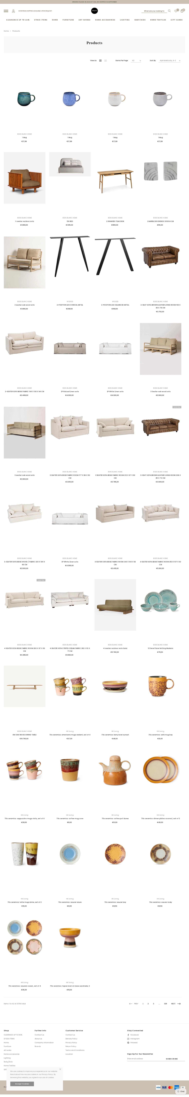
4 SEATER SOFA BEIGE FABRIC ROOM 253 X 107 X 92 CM (160, 563)
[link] (24, 99)
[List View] (106, 61)
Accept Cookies (22, 1084)
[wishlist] (176, 10)
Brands (38, 1046)
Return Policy (71, 1046)
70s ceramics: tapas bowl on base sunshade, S (70, 986)
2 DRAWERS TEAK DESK (115, 221)
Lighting (7, 1058)
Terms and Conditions (75, 1050)
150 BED (70, 221)
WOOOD (70, 301)
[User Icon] (13, 11)
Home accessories (12, 1054)
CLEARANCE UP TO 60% (13, 1035)
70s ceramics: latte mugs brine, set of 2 (25, 902)
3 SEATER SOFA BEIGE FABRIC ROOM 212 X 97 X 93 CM (115, 476)
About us (38, 1039)
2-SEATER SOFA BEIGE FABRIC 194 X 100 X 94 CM (24, 391)
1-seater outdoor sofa (24, 221)
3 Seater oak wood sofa (160, 391)
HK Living (70, 731)
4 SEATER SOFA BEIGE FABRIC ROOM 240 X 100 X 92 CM (115, 563)
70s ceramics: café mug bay (160, 735)
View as (93, 60)
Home (6, 31)
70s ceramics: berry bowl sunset (115, 735)
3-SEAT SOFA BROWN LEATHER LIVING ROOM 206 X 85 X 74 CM (160, 476)
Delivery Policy (71, 1039)
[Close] (60, 1069)
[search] (169, 11)
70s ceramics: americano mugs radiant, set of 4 (70, 735)
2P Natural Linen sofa (70, 391)
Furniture (7, 1046)
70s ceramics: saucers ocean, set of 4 (24, 986)
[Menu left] (6, 11)
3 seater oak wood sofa (25, 475)
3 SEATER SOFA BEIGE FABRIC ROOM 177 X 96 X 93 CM (70, 476)
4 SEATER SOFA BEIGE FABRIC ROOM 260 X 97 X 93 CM (24, 649)
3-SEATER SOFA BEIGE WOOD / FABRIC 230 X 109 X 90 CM (24, 563)
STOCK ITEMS (9, 1039)
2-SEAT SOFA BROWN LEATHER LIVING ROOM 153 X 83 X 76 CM (161, 306)
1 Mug (24, 137)
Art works (7, 1050)
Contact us (39, 1035)
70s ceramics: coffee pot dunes (115, 818)
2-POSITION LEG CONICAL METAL (70, 305)
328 (165, 1004)
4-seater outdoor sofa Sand (115, 648)
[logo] (94, 11)
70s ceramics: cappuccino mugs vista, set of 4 (25, 818)
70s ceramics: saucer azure (70, 902)
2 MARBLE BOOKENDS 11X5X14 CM (160, 221)
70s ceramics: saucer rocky (160, 902)
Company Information (44, 1042)
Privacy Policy (71, 1042)
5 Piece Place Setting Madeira (160, 648)
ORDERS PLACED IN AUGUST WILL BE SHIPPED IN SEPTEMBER (94, 2)
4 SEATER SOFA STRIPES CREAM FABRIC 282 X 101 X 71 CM (70, 649)
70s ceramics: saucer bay (115, 902)
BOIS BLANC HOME (24, 134)
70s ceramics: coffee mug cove (69, 818)
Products (16, 31)
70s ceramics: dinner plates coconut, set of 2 (160, 818)
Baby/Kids (8, 1062)
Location (69, 1054)
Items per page (122, 60)
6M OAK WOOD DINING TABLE (24, 735)
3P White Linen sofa (70, 562)
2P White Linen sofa (115, 391)
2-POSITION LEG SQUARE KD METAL (115, 305)
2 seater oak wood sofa (25, 305)
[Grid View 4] (101, 61)
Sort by (153, 60)
